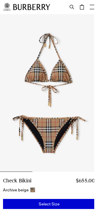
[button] (49, 204)
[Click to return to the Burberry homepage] (31, 7)
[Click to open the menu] (92, 7)
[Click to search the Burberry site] (72, 7)
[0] (82, 7)
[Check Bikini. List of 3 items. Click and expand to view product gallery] (49, 93)
